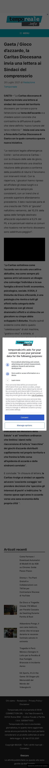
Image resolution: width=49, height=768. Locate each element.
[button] (24, 380)
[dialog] (24, 384)
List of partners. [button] (37, 395)
